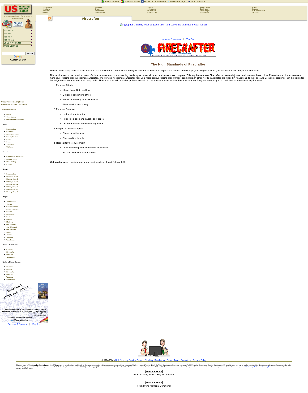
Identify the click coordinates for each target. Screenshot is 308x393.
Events (9, 212)
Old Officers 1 (11, 224)
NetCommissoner (258, 11)
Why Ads (36, 324)
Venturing (256, 12)
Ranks (8, 139)
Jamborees (46, 11)
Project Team (173, 360)
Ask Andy (98, 7)
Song (8, 142)
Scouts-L (46, 12)
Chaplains (46, 9)
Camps (254, 7)
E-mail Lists (204, 9)
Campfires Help (12, 134)
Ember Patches (12, 209)
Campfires (10, 132)
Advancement (47, 7)
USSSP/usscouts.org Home (12, 102)
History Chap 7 (12, 192)
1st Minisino (11, 201)
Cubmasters (151, 9)
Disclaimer (160, 360)
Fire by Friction (12, 137)
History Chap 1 (12, 176)
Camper (9, 204)
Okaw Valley (11, 162)
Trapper (9, 235)
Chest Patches (12, 206)
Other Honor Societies (15, 119)
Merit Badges (205, 11)
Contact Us (186, 360)
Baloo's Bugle (205, 7)
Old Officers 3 (11, 230)
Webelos (9, 237)
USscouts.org (152, 12)
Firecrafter (10, 214)
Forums (255, 9)
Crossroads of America (15, 157)
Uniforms (9, 147)
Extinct (9, 164)
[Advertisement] (24, 82)
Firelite (9, 217)
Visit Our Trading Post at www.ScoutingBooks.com (259, 367)
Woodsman (10, 240)
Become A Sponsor (17, 324)
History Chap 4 (12, 184)
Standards (10, 144)
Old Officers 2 (11, 227)
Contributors (11, 117)
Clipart (97, 9)
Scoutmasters (100, 12)
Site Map (149, 360)
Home (8, 114)
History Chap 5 (12, 187)
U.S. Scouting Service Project (129, 360)
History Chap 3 (12, 181)
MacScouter (151, 11)
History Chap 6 (12, 189)
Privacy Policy (199, 360)
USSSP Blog (204, 12)
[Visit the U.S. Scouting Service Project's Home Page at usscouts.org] (18, 14)
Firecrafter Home (9, 109)
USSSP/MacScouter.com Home (14, 104)
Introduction (11, 129)
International (99, 11)
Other (8, 232)
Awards (150, 7)
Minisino (9, 222)
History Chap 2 (12, 179)
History (9, 219)
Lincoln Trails (11, 159)
